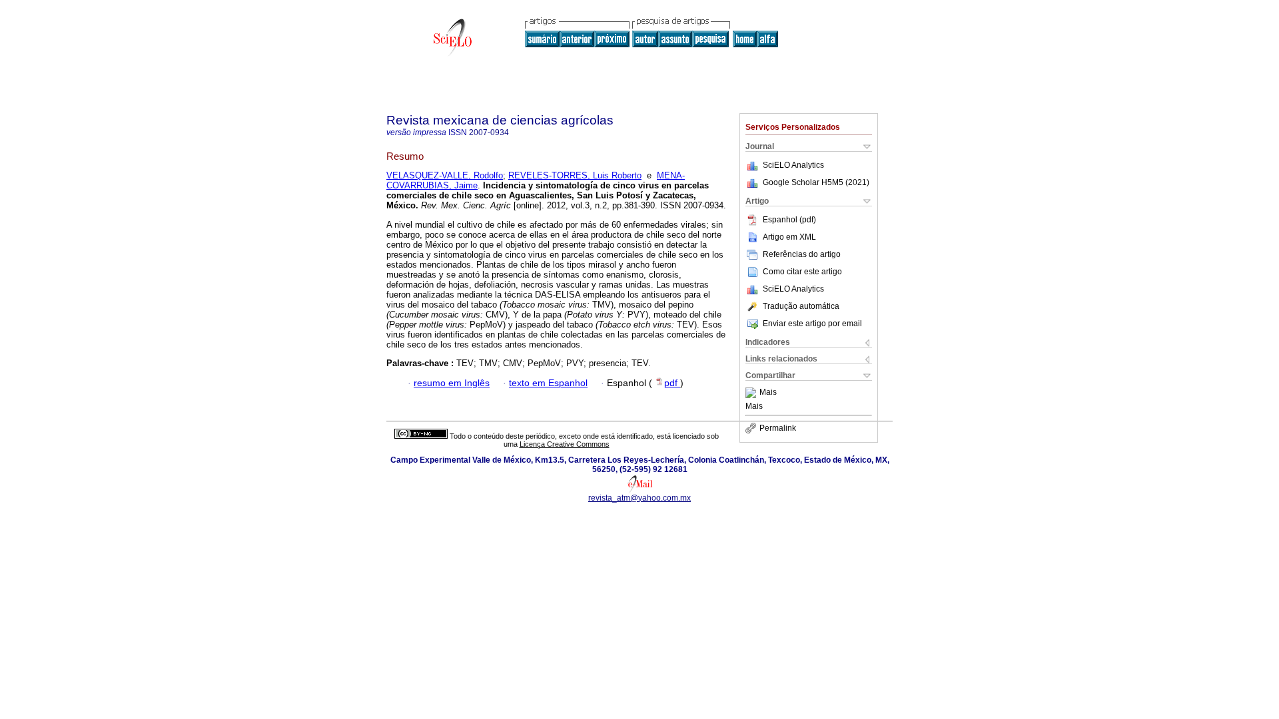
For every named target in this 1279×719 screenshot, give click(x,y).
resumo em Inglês (452, 383)
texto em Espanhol (548, 383)
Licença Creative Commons (565, 444)
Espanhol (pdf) (789, 219)
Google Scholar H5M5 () (816, 182)
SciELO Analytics (793, 165)
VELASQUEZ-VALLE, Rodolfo (444, 175)
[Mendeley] (752, 392)
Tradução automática (801, 306)
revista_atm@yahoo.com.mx (639, 498)
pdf (672, 383)
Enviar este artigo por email (812, 323)
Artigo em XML (789, 237)
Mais (768, 392)
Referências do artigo (802, 254)
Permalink (777, 428)
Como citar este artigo (802, 271)
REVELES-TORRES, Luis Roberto (574, 175)
